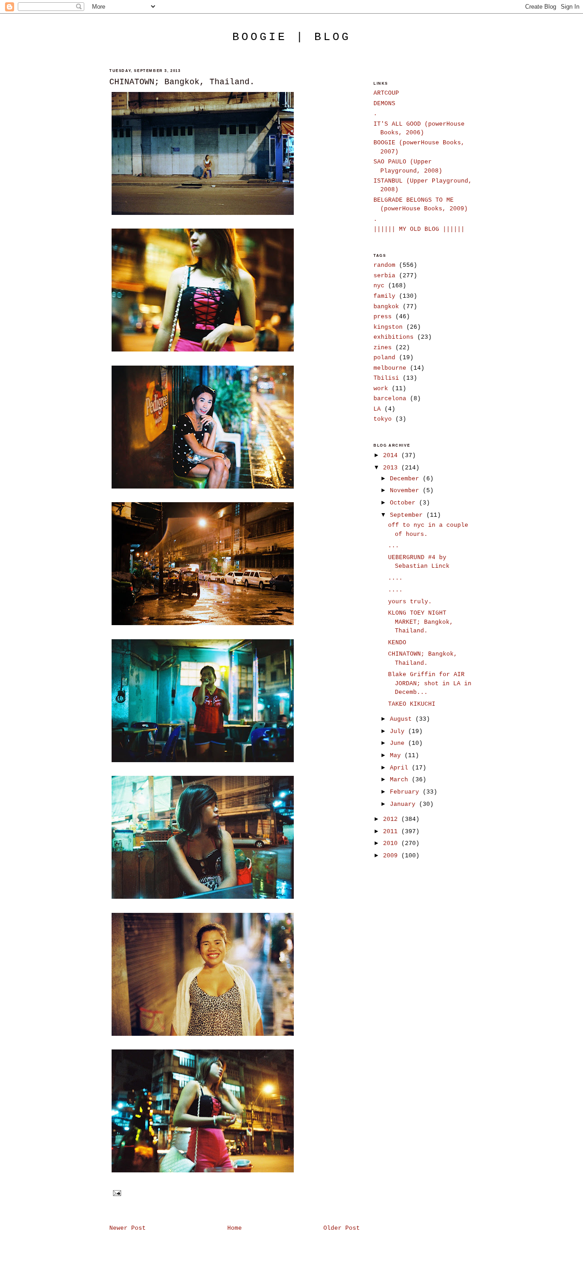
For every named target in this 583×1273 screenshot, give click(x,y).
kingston (388, 327)
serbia (384, 275)
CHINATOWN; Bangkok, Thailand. (182, 82)
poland (384, 357)
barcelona (389, 398)
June (399, 743)
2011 (392, 831)
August (402, 719)
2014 (392, 455)
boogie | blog (291, 37)
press (382, 316)
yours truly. (410, 601)
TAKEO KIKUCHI (411, 704)
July (399, 731)
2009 (392, 855)
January (404, 804)
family (384, 296)
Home (234, 1228)
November (406, 490)
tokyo (382, 419)
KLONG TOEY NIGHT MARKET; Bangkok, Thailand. (420, 622)
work (380, 388)
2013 (392, 467)
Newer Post (127, 1228)
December (406, 478)
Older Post (341, 1228)
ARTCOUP (386, 93)
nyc (378, 285)
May (397, 755)
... (393, 545)
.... (395, 578)
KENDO (397, 642)
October (404, 502)
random (384, 265)
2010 (392, 843)
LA (377, 409)
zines (382, 347)
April (401, 767)
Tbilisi (386, 378)
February (406, 792)
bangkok (386, 306)
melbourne (389, 368)
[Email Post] (116, 1193)
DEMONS (384, 103)
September (408, 515)
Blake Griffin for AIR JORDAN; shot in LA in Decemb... (429, 683)
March (401, 779)
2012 (392, 819)
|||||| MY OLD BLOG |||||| (419, 229)
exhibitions (393, 337)
